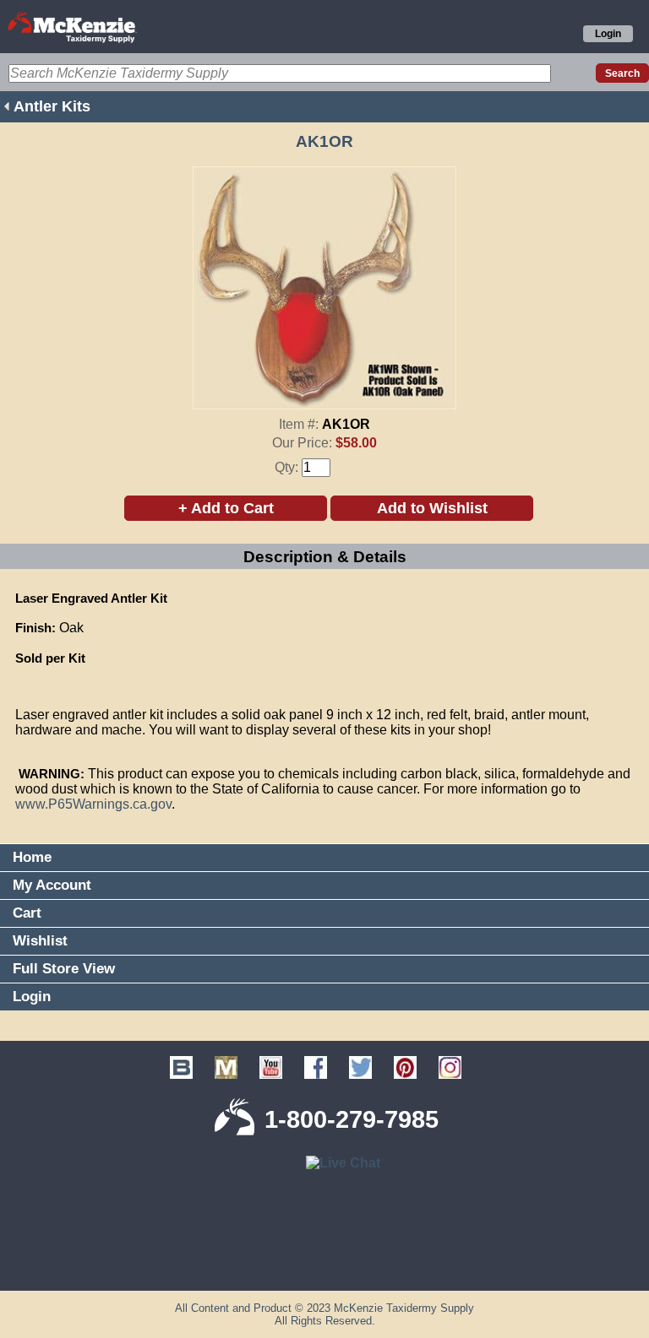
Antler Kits (52, 106)
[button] (324, 1262)
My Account (52, 885)
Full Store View (64, 969)
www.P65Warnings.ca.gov (93, 804)
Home (32, 857)
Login (608, 34)
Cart (27, 913)
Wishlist (40, 941)
